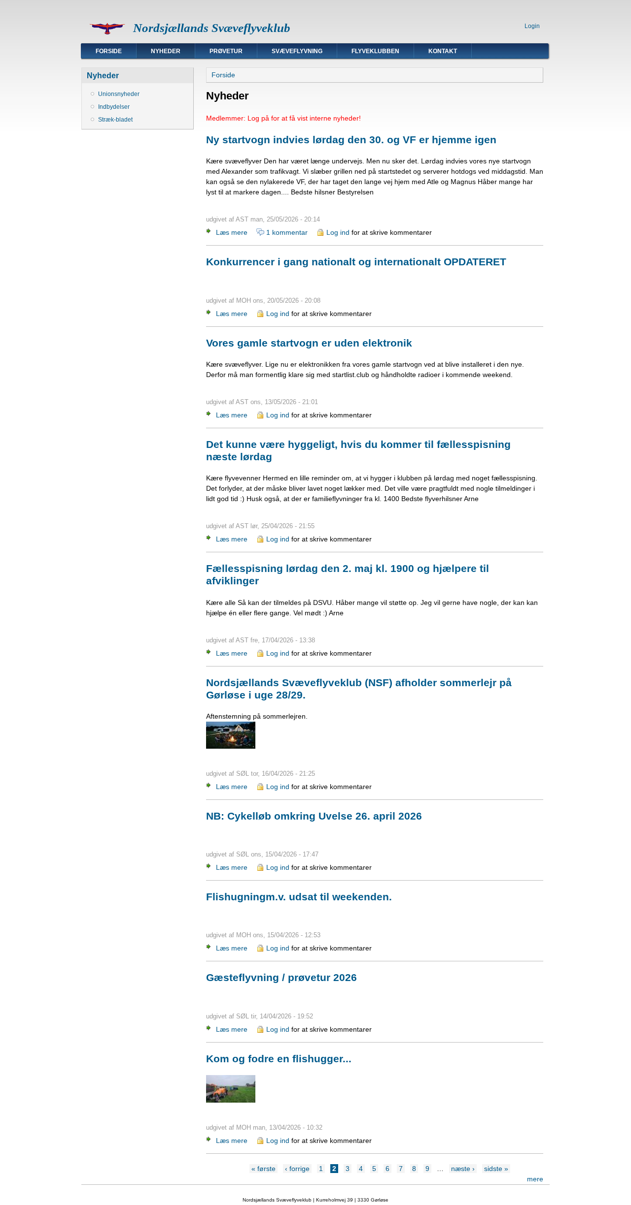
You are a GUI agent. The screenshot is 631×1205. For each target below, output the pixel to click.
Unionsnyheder (119, 94)
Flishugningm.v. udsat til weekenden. (299, 896)
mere (535, 1179)
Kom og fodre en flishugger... (278, 1058)
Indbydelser (114, 106)
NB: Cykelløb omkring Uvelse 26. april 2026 (314, 816)
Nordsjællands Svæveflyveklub (211, 27)
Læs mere (231, 232)
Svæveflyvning (297, 51)
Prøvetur (226, 51)
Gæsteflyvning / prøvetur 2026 (281, 977)
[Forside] (107, 37)
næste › (463, 1169)
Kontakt (442, 51)
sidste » (496, 1169)
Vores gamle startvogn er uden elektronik (309, 343)
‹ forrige (297, 1169)
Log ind (338, 232)
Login (532, 26)
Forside (109, 51)
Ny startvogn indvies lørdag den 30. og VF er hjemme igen (351, 139)
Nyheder (165, 51)
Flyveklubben (375, 51)
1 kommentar (287, 232)
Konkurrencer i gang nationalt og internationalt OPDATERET (356, 261)
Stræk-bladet (115, 119)
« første (263, 1169)
